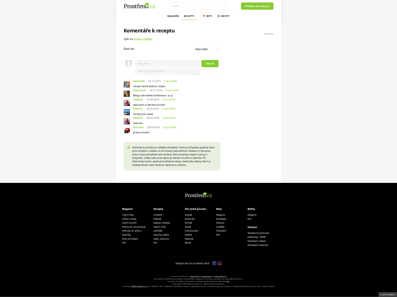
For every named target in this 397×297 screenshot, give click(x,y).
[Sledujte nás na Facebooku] (213, 263)
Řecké (188, 242)
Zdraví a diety (129, 218)
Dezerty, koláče (161, 234)
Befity (225, 15)
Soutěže (220, 226)
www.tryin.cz (195, 276)
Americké (190, 218)
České (188, 226)
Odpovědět (170, 81)
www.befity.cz (220, 276)
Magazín (173, 15)
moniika (138, 127)
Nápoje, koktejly (161, 222)
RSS (124, 242)
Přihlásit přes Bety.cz (257, 6)
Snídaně (157, 214)
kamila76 (139, 81)
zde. (228, 281)
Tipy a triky (128, 214)
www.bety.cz (207, 276)
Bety (209, 15)
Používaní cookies (257, 240)
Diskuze (220, 222)
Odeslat (210, 63)
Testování (221, 230)
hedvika (138, 99)
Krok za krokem (130, 238)
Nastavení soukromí (258, 245)
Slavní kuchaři (129, 222)
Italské (188, 234)
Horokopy (221, 218)
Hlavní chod (159, 226)
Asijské (188, 214)
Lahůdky (157, 230)
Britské (188, 222)
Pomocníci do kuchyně (133, 226)
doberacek (139, 90)
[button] (224, 6)
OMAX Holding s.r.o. (139, 286)
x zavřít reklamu (387, 294)
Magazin (220, 214)
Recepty (189, 15)
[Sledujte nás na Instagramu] (219, 263)
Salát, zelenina (161, 238)
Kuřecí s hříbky (143, 39)
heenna (138, 108)
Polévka (157, 218)
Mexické (189, 238)
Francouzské (191, 230)
